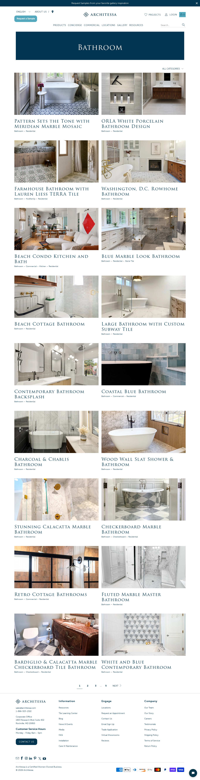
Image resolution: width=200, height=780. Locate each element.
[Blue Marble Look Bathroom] (143, 229)
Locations (106, 707)
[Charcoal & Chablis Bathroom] (56, 432)
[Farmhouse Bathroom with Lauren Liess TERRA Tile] (56, 161)
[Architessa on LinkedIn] (30, 759)
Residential (30, 131)
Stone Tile (129, 261)
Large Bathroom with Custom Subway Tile (143, 327)
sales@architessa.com (26, 708)
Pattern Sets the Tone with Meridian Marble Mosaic (52, 124)
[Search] (183, 25)
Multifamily (30, 198)
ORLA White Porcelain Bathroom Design (132, 124)
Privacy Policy (150, 729)
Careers (148, 718)
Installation (64, 740)
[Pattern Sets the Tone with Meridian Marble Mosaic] (56, 94)
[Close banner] (197, 3)
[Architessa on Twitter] (40, 758)
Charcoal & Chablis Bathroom (41, 462)
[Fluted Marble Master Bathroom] (143, 567)
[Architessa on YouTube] (44, 758)
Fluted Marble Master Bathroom (131, 597)
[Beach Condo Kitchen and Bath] (56, 229)
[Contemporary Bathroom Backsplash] (56, 364)
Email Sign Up (107, 724)
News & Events (66, 724)
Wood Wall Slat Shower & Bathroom (137, 462)
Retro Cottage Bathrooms (50, 594)
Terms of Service (152, 740)
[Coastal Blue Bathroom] (143, 364)
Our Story (149, 713)
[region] (100, 3)
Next (116, 685)
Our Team (149, 707)
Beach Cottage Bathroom (49, 324)
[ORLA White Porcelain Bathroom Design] (143, 94)
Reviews (105, 740)
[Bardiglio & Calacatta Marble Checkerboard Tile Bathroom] (56, 635)
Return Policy (150, 746)
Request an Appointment (113, 713)
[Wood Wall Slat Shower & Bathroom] (143, 432)
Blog (61, 718)
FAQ (61, 735)
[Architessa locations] (52, 11)
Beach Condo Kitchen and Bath (51, 259)
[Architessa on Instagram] (26, 759)
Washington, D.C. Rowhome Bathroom (139, 191)
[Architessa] (100, 14)
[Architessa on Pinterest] (35, 759)
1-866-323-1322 (23, 711)
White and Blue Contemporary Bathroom (136, 665)
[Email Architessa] (17, 759)
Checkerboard (119, 536)
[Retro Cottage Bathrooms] (56, 567)
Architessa (28, 770)
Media (61, 729)
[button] (59, 25)
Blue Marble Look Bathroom (140, 256)
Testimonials (150, 724)
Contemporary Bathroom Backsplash (49, 394)
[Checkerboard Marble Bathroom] (143, 499)
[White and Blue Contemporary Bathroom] (143, 635)
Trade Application (109, 729)
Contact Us (26, 741)
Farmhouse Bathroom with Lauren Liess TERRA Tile (51, 191)
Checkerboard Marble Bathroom (131, 529)
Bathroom (18, 131)
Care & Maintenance (68, 746)
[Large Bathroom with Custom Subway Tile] (143, 297)
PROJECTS (155, 14)
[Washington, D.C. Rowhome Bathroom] (143, 161)
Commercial (31, 266)
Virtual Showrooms (110, 735)
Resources (64, 707)
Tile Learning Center (68, 713)
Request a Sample (26, 18)
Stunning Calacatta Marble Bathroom (52, 529)
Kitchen (42, 266)
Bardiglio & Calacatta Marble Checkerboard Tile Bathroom (56, 665)
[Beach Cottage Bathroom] (56, 297)
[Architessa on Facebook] (21, 759)
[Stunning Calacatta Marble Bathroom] (56, 499)
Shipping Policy (151, 735)
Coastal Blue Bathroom (133, 391)
